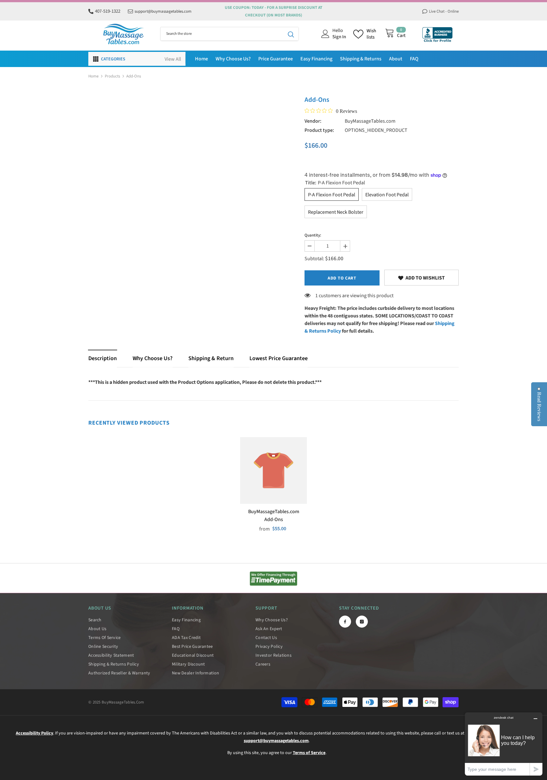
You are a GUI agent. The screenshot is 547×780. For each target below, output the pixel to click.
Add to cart (342, 278)
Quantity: (313, 235)
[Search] (229, 34)
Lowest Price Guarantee (278, 358)
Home (93, 76)
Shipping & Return (211, 358)
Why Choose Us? (153, 358)
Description (102, 358)
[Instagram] (362, 622)
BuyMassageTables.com (370, 121)
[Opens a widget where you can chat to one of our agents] (503, 744)
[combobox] (221, 33)
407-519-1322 (107, 11)
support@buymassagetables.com (163, 11)
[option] (273, 487)
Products (112, 76)
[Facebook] (345, 622)
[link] (421, 278)
